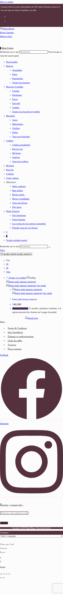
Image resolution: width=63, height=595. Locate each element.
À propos (12, 345)
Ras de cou (17, 149)
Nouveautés (11, 62)
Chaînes (16, 128)
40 (7, 268)
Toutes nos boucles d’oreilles (26, 111)
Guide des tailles (15, 340)
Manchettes (17, 124)
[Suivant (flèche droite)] (4, 577)
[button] (31, 322)
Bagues (9, 66)
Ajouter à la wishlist (17, 278)
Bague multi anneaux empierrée (24, 299)
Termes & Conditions (17, 328)
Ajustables (17, 70)
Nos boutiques (19, 215)
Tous (8, 272)
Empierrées (17, 78)
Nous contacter (15, 349)
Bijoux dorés (18, 194)
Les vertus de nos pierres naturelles (29, 223)
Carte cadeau (12, 178)
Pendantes (17, 95)
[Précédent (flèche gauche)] (1, 577)
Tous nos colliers (20, 161)
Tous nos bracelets (21, 136)
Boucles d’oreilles (14, 87)
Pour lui (10, 170)
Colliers (9, 140)
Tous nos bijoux (20, 203)
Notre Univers (13, 211)
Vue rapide (41, 286)
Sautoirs (16, 157)
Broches (10, 165)
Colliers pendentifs (21, 145)
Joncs (15, 120)
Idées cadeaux (19, 186)
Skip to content (6, 2)
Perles (15, 132)
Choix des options (20, 308)
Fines (14, 74)
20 (7, 264)
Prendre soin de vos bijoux (25, 228)
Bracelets (10, 116)
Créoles (15, 91)
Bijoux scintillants (20, 199)
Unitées (15, 107)
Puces (15, 99)
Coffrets (10, 174)
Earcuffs (16, 103)
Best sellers (17, 190)
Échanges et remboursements (21, 336)
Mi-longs (16, 153)
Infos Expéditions (15, 332)
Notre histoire (18, 219)
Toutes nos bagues (21, 82)
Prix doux (17, 207)
